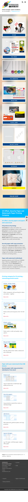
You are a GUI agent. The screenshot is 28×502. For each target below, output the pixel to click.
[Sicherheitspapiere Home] (14, 127)
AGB (17, 465)
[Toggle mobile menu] (25, 2)
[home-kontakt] (14, 170)
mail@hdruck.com (15, 11)
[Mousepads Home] (14, 83)
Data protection (6, 481)
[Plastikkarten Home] (14, 105)
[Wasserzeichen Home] (14, 149)
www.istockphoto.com (18, 454)
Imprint (4, 478)
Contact (17, 462)
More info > (6, 297)
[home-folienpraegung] (14, 61)
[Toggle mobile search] (22, 2)
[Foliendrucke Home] (14, 39)
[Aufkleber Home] (14, 17)
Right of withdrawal (20, 478)
